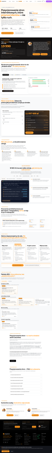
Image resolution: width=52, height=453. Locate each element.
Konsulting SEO (26, 442)
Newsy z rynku (43, 439)
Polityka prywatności (33, 428)
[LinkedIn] (7, 442)
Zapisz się (34, 426)
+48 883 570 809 (35, 415)
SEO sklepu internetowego (18, 436)
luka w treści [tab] (3, 178)
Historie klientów (44, 436)
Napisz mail (16, 415)
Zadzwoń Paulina (36, 54)
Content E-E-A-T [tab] (17, 74)
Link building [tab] (24, 74)
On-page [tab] (11, 74)
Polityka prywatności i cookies (5, 449)
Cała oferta (10, 281)
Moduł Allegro (36, 436)
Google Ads (16, 439)
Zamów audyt (17, 426)
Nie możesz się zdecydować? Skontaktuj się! (32, 265)
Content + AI (17, 442)
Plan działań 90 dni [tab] (19, 178)
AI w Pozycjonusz (35, 439)
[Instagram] (5, 442)
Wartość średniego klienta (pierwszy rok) (8, 118)
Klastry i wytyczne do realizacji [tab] (11, 178)
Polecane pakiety (4, 281)
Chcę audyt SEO (28, 132)
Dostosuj (12, 451)
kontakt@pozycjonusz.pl (6, 439)
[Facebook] (3, 442)
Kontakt (43, 442)
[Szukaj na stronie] (35, 1)
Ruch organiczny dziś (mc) (6, 114)
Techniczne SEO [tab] (5, 74)
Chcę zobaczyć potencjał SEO (6, 200)
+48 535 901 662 (39, 1)
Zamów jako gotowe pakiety (17, 265)
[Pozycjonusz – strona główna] (3, 1)
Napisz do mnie (44, 54)
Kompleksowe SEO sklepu (27, 436)
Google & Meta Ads (26, 439)
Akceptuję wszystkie (5, 451)
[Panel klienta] (45, 1)
